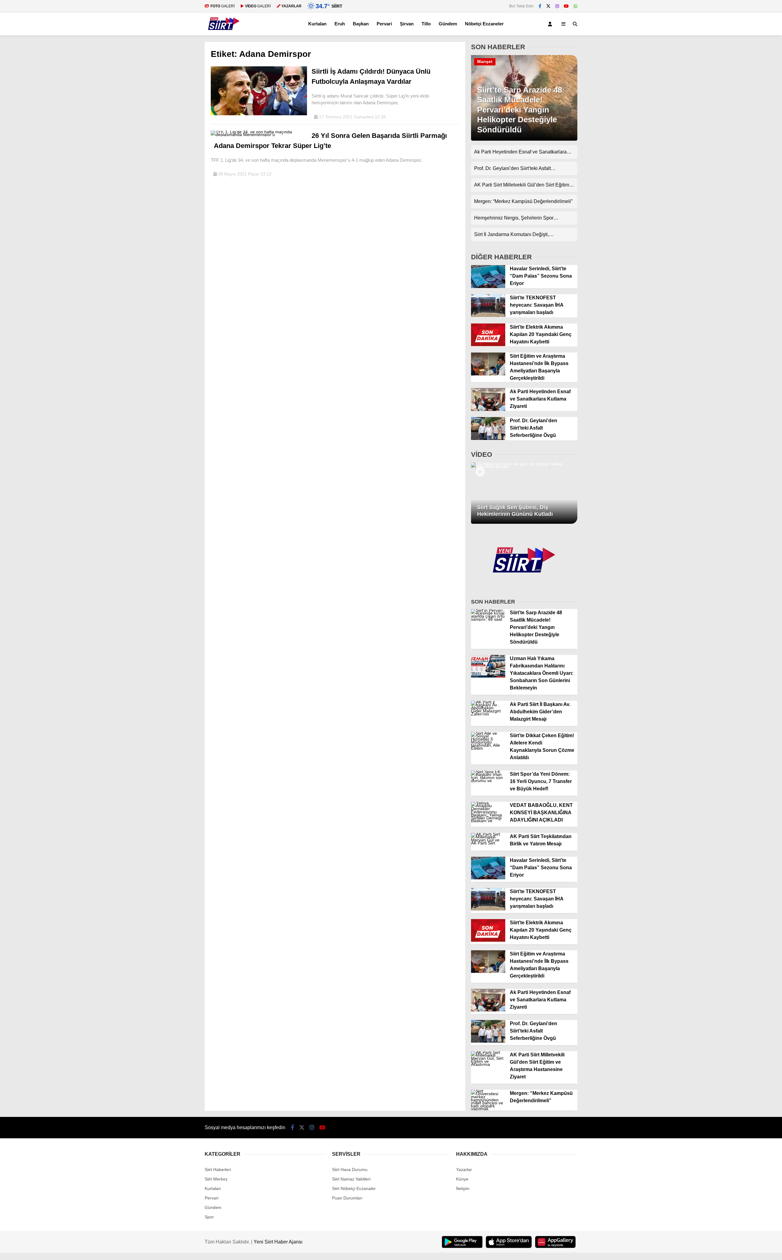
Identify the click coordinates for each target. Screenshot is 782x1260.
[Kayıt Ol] (551, 24)
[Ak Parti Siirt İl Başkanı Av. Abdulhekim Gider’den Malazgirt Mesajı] (488, 713)
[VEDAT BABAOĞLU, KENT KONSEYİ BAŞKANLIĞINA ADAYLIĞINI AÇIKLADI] (488, 820)
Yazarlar (464, 1169)
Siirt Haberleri (218, 1169)
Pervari (384, 23)
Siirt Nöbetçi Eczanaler (354, 1188)
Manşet (484, 61)
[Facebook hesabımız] (540, 6)
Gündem (448, 23)
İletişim (463, 1188)
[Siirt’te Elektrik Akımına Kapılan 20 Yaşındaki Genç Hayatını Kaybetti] (488, 344)
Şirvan (407, 23)
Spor (209, 1216)
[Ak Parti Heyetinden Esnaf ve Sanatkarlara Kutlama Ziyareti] (488, 409)
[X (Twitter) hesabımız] (548, 6)
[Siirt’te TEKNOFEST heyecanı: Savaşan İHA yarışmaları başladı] (488, 315)
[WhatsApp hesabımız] (575, 6)
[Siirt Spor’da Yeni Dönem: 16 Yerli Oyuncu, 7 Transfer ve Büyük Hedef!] (488, 780)
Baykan (361, 23)
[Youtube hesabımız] (566, 6)
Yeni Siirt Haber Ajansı (278, 1241)
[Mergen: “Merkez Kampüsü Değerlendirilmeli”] (488, 1108)
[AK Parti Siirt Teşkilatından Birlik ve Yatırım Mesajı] (488, 843)
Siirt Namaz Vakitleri (351, 1179)
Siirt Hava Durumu (349, 1169)
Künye (462, 1179)
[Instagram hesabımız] (557, 6)
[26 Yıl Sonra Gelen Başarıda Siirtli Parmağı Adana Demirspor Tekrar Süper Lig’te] (259, 134)
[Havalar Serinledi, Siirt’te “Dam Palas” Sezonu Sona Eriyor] (488, 286)
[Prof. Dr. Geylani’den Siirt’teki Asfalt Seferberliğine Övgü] (488, 438)
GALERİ (222, 6)
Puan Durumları (347, 1197)
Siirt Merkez (216, 1179)
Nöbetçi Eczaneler (484, 23)
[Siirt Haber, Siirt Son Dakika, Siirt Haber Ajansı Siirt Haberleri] (224, 32)
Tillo (426, 23)
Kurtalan (317, 23)
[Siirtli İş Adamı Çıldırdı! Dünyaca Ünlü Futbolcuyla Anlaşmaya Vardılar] (259, 113)
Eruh (339, 23)
